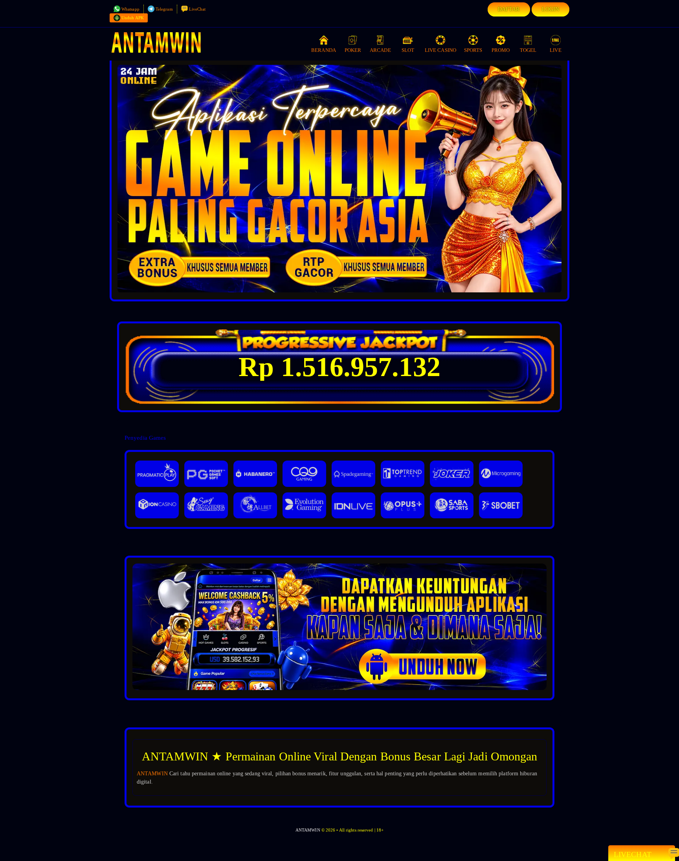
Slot (408, 50)
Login (551, 9)
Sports (473, 50)
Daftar (509, 9)
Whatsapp (130, 9)
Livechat (632, 854)
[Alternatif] (339, 688)
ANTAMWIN (152, 774)
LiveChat (197, 9)
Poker (353, 50)
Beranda (323, 50)
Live (555, 50)
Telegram (164, 9)
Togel (528, 50)
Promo (501, 50)
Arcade (380, 50)
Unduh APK (132, 17)
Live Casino (440, 50)
